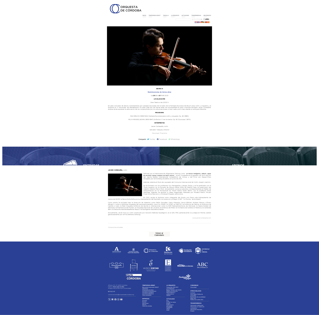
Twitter (152, 139)
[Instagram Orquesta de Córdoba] (118, 299)
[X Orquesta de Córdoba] (109, 300)
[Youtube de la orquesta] (201, 19)
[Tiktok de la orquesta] (192, 19)
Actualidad (185, 15)
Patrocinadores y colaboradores (170, 293)
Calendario (145, 288)
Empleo (168, 303)
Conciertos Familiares (148, 292)
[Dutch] (196, 22)
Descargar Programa (159, 133)
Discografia (169, 306)
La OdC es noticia (171, 302)
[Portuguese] (206, 22)
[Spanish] (209, 22)
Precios (144, 302)
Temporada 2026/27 (154, 15)
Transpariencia (196, 303)
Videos (168, 308)
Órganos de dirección (172, 291)
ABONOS (238, 165)
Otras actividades (146, 295)
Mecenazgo (207, 15)
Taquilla (166, 15)
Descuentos (145, 303)
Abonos (144, 304)
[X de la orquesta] (195, 19)
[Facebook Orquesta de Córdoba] (115, 299)
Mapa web (193, 298)
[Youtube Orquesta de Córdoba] (121, 299)
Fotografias (169, 307)
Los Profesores (170, 288)
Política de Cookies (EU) (196, 299)
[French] (200, 22)
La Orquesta (175, 15)
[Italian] (204, 22)
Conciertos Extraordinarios (149, 291)
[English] (198, 22)
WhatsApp (175, 139)
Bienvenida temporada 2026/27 (150, 287)
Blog (167, 300)
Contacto (192, 293)
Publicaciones (170, 304)
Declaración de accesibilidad (197, 297)
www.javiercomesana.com (201, 218)
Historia (168, 295)
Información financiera (196, 309)
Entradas (144, 300)
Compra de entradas (115, 227)
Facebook (163, 139)
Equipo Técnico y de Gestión (174, 290)
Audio (167, 310)
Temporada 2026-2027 (172, 287)
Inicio (144, 15)
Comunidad (193, 287)
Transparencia (196, 15)
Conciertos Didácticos (148, 293)
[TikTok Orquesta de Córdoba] (112, 300)
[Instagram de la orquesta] (199, 19)
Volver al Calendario (159, 234)
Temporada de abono (148, 290)
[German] (202, 22)
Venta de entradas (147, 306)
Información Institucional (196, 305)
